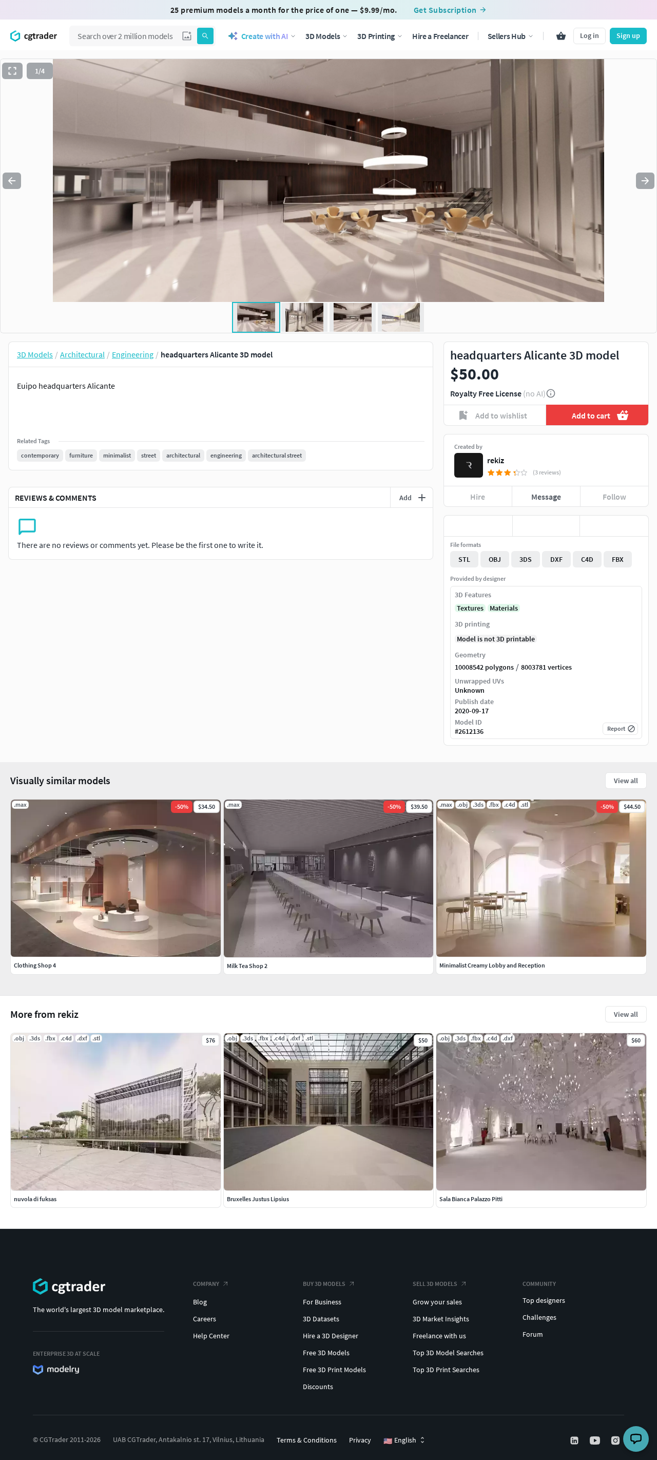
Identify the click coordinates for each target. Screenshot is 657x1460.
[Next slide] (645, 181)
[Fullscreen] (12, 71)
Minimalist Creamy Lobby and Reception (492, 965)
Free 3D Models (326, 1352)
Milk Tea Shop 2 (247, 966)
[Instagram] (616, 1440)
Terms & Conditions (307, 1440)
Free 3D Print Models (334, 1369)
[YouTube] (596, 1440)
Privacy (360, 1440)
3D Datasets (321, 1318)
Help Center (211, 1335)
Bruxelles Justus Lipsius (258, 1199)
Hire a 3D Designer (330, 1335)
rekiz (495, 460)
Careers (204, 1318)
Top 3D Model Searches (448, 1352)
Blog (200, 1301)
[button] (187, 36)
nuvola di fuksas (35, 1199)
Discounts (318, 1386)
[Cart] (561, 36)
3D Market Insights (441, 1318)
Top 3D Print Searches (446, 1369)
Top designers (544, 1300)
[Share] (614, 526)
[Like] (478, 526)
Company (206, 1283)
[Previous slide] (12, 181)
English (399, 1440)
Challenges (539, 1317)
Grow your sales (437, 1301)
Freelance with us (439, 1335)
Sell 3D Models (435, 1283)
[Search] (205, 36)
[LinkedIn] (575, 1440)
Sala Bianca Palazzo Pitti (471, 1199)
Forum (533, 1334)
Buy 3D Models (324, 1283)
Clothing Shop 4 (35, 965)
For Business (322, 1301)
